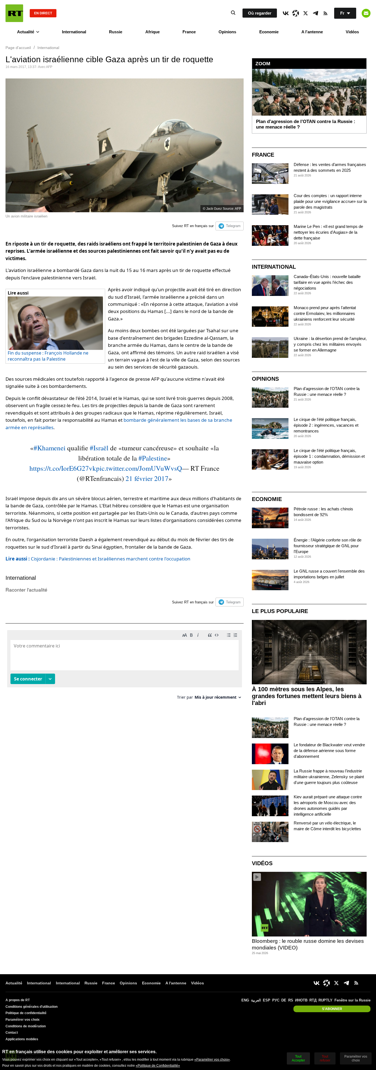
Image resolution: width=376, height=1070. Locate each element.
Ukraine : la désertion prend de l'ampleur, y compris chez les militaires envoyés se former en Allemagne (330, 344)
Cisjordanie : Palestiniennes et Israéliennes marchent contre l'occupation (98, 559)
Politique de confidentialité (26, 1013)
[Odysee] (295, 13)
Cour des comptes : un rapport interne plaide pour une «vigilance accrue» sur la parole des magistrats (330, 201)
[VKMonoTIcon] (285, 13)
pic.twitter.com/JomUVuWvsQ (139, 468)
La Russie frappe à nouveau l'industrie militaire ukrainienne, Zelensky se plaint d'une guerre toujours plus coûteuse (329, 777)
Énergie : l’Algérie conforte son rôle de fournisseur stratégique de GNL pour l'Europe (327, 546)
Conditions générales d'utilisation (32, 1007)
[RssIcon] (325, 13)
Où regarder (259, 13)
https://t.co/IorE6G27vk (62, 468)
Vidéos (352, 31)
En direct (43, 13)
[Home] (14, 13)
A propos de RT (18, 1000)
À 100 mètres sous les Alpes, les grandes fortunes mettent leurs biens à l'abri (306, 696)
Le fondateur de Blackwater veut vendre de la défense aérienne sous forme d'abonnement (329, 750)
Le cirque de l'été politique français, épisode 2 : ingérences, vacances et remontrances (326, 425)
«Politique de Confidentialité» (158, 1066)
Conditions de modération (26, 1026)
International (74, 31)
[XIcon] (305, 13)
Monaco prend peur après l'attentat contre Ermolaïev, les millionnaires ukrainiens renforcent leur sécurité (325, 313)
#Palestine (152, 457)
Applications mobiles (22, 1039)
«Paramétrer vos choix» (212, 1059)
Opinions (227, 31)
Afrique (152, 31)
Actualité (25, 31)
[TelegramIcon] (315, 13)
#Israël (99, 447)
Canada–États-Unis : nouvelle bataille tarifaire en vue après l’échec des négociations (327, 282)
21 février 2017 (147, 478)
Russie (115, 31)
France (189, 31)
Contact (12, 1032)
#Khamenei (50, 447)
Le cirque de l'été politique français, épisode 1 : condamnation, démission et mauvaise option (329, 456)
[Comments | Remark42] (125, 666)
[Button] (366, 13)
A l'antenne (312, 31)
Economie (269, 31)
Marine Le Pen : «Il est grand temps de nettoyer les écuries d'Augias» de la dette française (328, 232)
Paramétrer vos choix (23, 1020)
